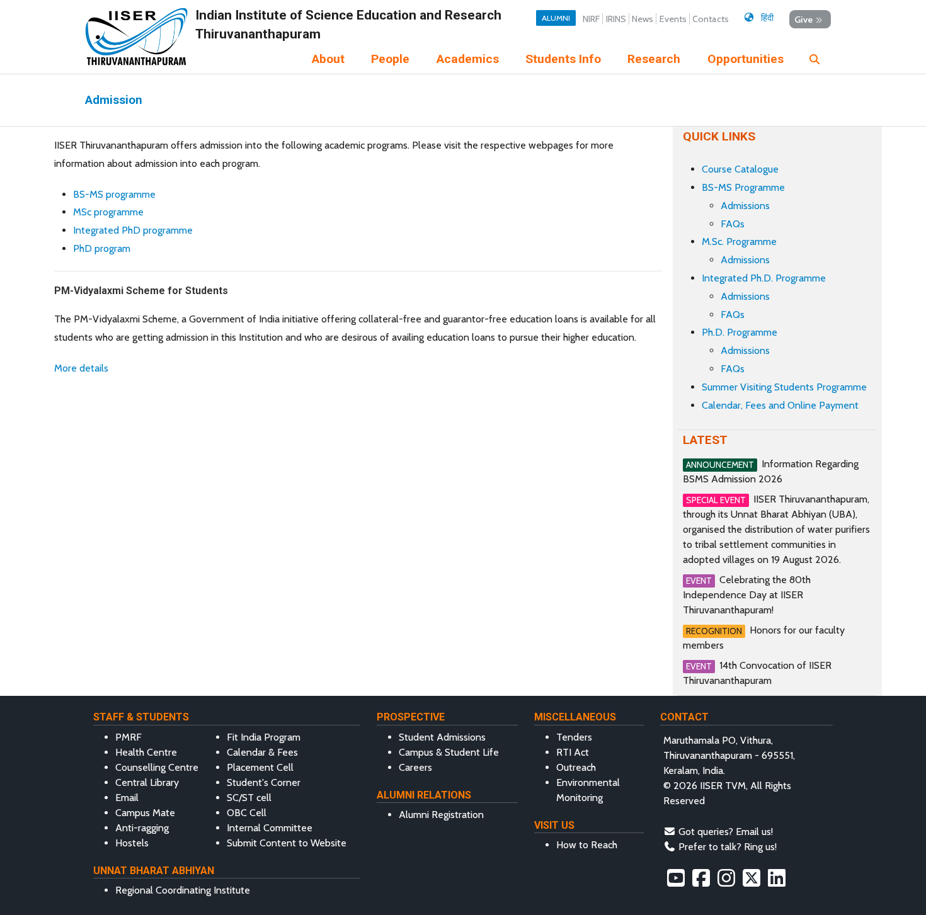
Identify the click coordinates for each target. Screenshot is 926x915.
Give (803, 19)
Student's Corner (263, 782)
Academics (468, 59)
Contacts (710, 19)
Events (673, 19)
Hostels (132, 843)
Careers (415, 767)
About (328, 59)
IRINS (616, 19)
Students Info (563, 59)
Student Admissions (442, 737)
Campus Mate (145, 813)
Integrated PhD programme (133, 230)
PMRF (128, 737)
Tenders (574, 737)
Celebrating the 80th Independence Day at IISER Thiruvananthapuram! (747, 595)
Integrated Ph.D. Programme (764, 278)
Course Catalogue (740, 169)
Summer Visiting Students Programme (784, 387)
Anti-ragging (142, 828)
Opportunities (745, 59)
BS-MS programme (114, 194)
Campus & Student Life (449, 752)
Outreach (576, 767)
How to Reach (586, 845)
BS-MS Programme (743, 187)
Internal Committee (269, 828)
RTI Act (572, 752)
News (642, 19)
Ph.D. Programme (739, 332)
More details (81, 368)
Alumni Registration (441, 815)
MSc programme (108, 212)
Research (653, 59)
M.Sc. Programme (739, 241)
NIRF (591, 19)
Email (127, 798)
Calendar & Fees (262, 752)
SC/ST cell (249, 798)
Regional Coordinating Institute (182, 890)
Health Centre (146, 752)
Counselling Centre (156, 767)
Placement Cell (260, 767)
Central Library (147, 782)
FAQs (733, 224)
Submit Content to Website (286, 843)
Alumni (556, 18)
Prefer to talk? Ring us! (727, 847)
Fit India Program (263, 737)
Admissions (745, 206)
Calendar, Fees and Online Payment (780, 405)
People (390, 59)
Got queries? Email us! (725, 832)
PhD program (101, 248)
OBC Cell (246, 813)
